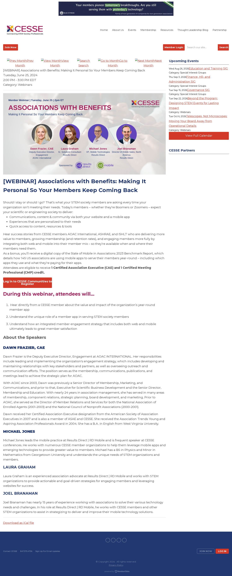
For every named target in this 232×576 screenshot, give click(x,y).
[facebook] (108, 540)
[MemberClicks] (25, 30)
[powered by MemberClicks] (116, 571)
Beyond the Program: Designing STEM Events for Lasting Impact (194, 103)
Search (223, 47)
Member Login (174, 47)
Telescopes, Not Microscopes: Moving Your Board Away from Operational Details (198, 121)
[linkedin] (119, 540)
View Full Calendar (198, 135)
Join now (205, 551)
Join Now (10, 47)
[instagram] (124, 540)
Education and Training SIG (208, 68)
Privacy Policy (116, 565)
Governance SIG (198, 90)
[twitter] (113, 540)
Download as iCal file (18, 523)
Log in (222, 551)
